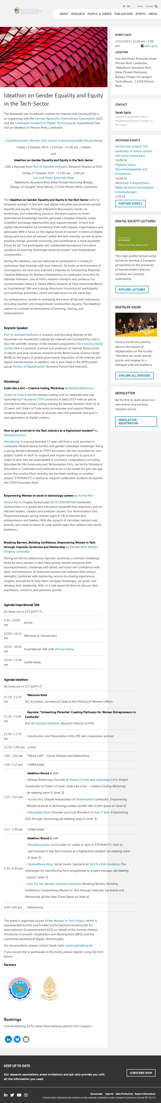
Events (141, 14)
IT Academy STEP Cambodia (39, 399)
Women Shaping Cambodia (63, 884)
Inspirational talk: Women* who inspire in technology (40, 140)
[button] (8, 1039)
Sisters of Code (14, 395)
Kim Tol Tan (35, 884)
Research (78, 14)
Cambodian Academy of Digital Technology (43, 123)
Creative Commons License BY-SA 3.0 (136, 1097)
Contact (149, 6)
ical (146, 46)
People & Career (100, 14)
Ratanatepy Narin (39, 812)
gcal (154, 46)
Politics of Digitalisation (29, 366)
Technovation (85, 799)
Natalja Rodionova (81, 388)
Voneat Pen (85, 495)
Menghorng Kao (15, 435)
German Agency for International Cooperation (65, 118)
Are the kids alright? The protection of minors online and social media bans (133, 150)
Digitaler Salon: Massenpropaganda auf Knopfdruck (131, 169)
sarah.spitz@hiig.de (79, 945)
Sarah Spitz (123, 112)
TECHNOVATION (65, 502)
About (64, 14)
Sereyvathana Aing (40, 864)
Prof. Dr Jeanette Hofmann (50, 166)
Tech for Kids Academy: (105, 864)
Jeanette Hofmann (47, 723)
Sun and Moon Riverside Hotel (53, 178)
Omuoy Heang (92, 140)
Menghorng (12, 441)
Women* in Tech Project (69, 921)
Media (153, 14)
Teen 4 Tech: (102, 812)
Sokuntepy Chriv (107, 780)
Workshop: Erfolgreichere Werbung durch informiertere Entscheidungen (134, 187)
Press (140, 6)
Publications (123, 14)
